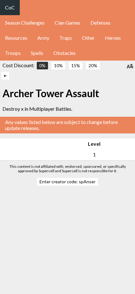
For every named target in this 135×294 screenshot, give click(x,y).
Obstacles (64, 53)
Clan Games (67, 23)
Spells (37, 53)
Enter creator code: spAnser (67, 181)
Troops (13, 53)
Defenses (100, 23)
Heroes (113, 38)
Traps (65, 38)
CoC (10, 7)
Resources (16, 38)
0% (42, 65)
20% (93, 65)
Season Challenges (25, 23)
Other (88, 38)
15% (75, 65)
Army (43, 38)
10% (58, 65)
